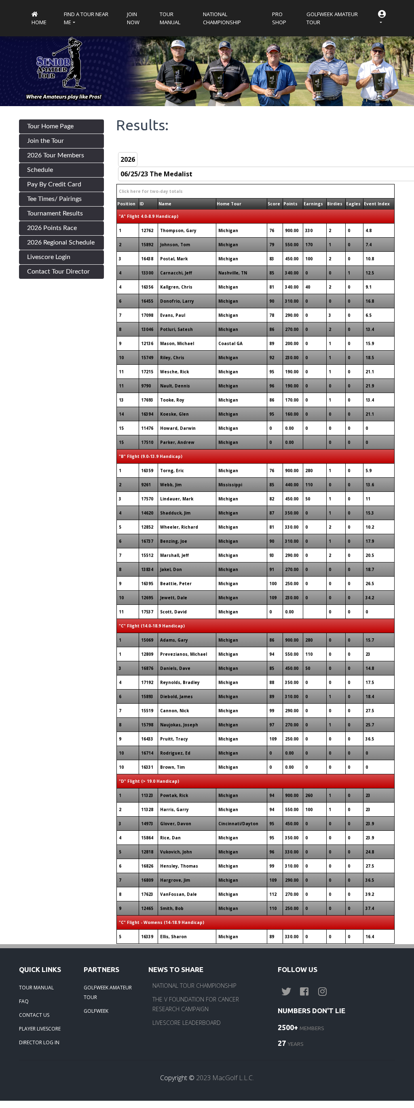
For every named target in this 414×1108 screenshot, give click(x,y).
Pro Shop (279, 18)
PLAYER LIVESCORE (40, 1028)
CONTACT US (34, 1015)
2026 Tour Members (55, 155)
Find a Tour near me (86, 18)
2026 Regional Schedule (61, 242)
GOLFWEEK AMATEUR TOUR (108, 992)
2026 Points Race (52, 228)
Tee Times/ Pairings (54, 199)
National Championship (222, 18)
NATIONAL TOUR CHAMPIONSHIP (194, 985)
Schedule (40, 170)
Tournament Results (55, 213)
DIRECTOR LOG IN (39, 1042)
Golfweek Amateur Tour (332, 18)
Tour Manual (170, 18)
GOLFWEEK (96, 1011)
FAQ (24, 1001)
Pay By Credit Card (54, 184)
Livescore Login (48, 257)
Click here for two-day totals (151, 191)
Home (39, 22)
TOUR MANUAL (36, 987)
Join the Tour (45, 141)
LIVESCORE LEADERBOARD (186, 1022)
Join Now (133, 18)
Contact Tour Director (58, 271)
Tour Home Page (50, 126)
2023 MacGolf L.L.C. (225, 1077)
